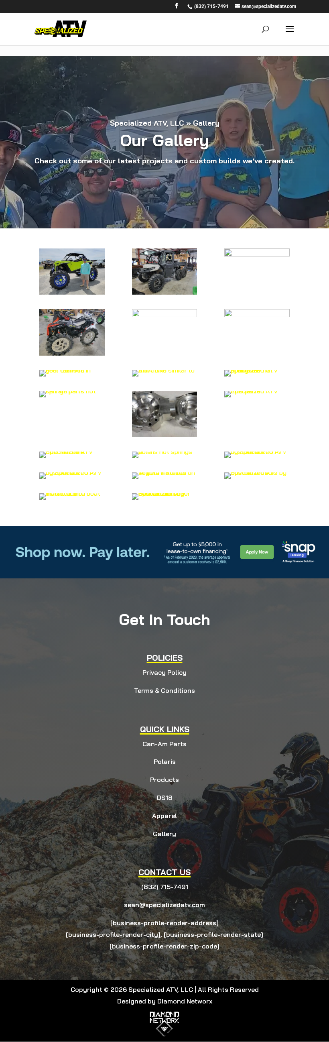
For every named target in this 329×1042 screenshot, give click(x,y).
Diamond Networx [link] (184, 1001)
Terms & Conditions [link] (164, 690)
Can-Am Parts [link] (164, 744)
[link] (210, 6)
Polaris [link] (165, 761)
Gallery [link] (164, 834)
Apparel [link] (164, 816)
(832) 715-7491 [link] (164, 887)
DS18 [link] (165, 798)
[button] (176, 8)
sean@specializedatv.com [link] (164, 905)
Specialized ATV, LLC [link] (147, 123)
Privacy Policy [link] (164, 672)
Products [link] (164, 779)
